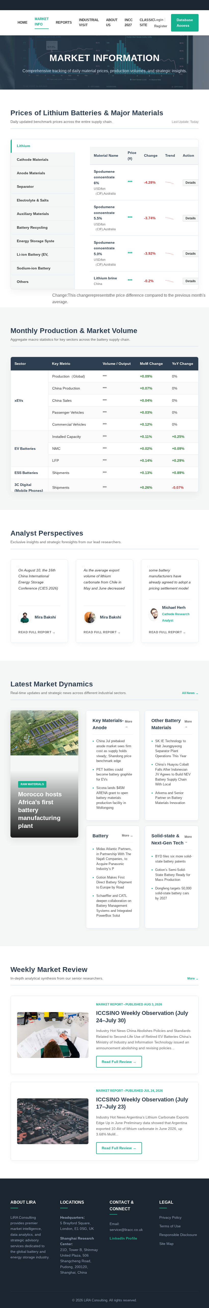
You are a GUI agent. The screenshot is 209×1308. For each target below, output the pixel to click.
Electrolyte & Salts (33, 200)
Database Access (185, 22)
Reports (64, 22)
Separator (25, 186)
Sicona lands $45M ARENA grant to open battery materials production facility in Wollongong (112, 798)
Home (23, 22)
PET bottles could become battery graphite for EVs (114, 774)
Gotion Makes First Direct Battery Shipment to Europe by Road (114, 882)
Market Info (42, 21)
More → (128, 724)
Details (191, 182)
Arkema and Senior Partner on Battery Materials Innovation (170, 798)
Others (23, 282)
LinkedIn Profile (123, 1238)
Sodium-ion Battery (33, 268)
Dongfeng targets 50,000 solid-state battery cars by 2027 (173, 893)
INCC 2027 (129, 22)
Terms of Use (170, 1226)
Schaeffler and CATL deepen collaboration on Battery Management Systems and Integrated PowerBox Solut (114, 905)
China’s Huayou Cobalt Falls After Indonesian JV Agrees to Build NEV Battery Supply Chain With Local (173, 774)
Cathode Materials (32, 159)
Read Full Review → (119, 1062)
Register (160, 26)
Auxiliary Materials (33, 214)
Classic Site (147, 22)
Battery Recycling (32, 227)
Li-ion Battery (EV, (32, 254)
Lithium (23, 146)
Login (158, 20)
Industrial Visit (89, 22)
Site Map (166, 1244)
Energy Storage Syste (35, 241)
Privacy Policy (170, 1217)
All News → (190, 693)
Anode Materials (31, 173)
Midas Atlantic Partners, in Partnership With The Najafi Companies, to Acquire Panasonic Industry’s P (114, 859)
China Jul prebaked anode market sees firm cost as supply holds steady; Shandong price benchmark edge (113, 751)
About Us (111, 22)
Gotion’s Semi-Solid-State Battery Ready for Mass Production (172, 875)
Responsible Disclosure (178, 1235)
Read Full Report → (36, 632)
